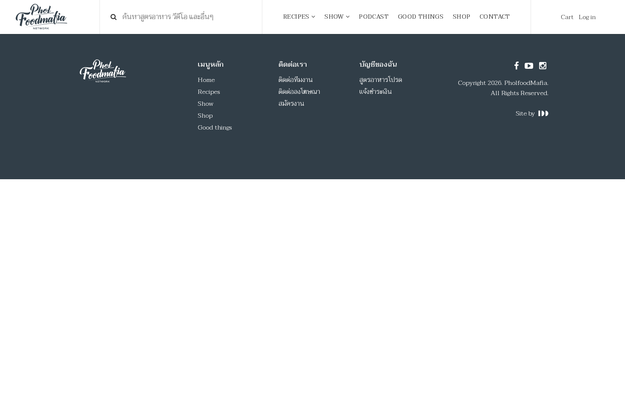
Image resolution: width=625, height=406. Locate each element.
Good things (215, 127)
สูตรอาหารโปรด (380, 79)
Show (205, 103)
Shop (205, 115)
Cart (567, 17)
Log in (587, 17)
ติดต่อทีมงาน (295, 79)
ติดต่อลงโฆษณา (299, 91)
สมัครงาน (291, 103)
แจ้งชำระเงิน (375, 91)
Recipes (209, 91)
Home (206, 79)
